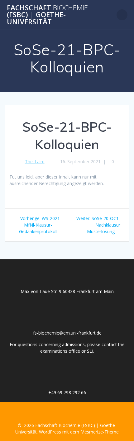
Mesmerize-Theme (99, 432)
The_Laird (35, 161)
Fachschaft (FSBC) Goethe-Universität (47, 14)
